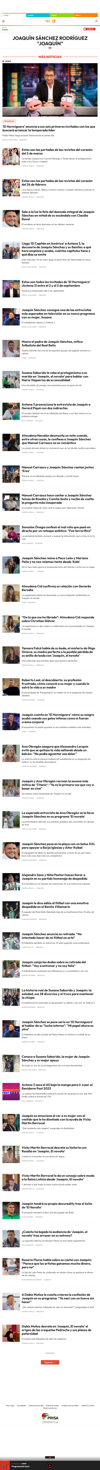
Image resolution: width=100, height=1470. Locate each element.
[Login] (97, 21)
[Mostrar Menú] (3, 21)
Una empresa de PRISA (50, 1416)
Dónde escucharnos (50, 1408)
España (5, 30)
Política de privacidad (36, 1406)
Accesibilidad (21, 1406)
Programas (9, 121)
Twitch (60, 1376)
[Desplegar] (50, 1457)
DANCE (54, 15)
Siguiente (49, 1362)
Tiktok (40, 1376)
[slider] (50, 1460)
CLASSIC (31, 15)
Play (50, 1465)
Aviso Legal (10, 1406)
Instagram (35, 1376)
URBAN (77, 15)
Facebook (55, 1376)
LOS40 (6, 15)
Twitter (50, 1376)
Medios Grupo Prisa (50, 1422)
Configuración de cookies (70, 1406)
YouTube (45, 1376)
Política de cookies (52, 1406)
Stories (65, 1376)
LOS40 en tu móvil (87, 1406)
